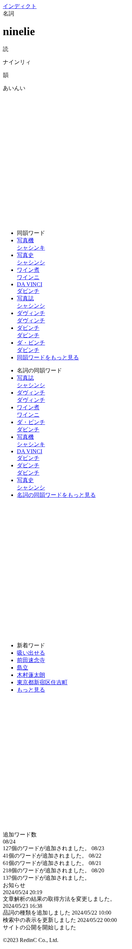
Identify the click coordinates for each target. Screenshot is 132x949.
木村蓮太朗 (31, 675)
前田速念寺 (31, 660)
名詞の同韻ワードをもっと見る (56, 495)
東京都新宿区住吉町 (42, 682)
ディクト (20, 6)
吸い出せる (31, 653)
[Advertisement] (66, 158)
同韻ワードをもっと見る (48, 357)
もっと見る (31, 690)
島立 (22, 668)
